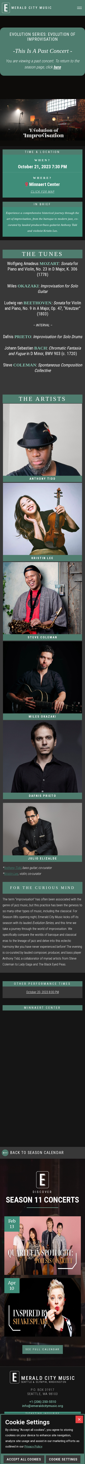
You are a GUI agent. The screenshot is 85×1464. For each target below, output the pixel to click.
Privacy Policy (33, 1446)
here (57, 67)
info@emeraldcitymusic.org (42, 1406)
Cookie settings (63, 1459)
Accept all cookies (24, 1459)
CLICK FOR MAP (42, 191)
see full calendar (43, 1349)
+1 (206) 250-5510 (42, 1401)
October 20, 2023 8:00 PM (42, 992)
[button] (79, 7)
